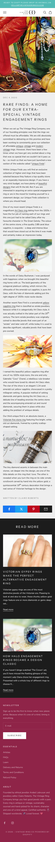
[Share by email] (46, 509)
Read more (8, 609)
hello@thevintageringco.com (27, 5)
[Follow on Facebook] (4, 822)
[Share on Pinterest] (34, 509)
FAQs (5, 757)
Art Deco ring (21, 210)
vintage (27, 146)
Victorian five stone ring (14, 419)
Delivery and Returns (13, 767)
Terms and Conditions (13, 772)
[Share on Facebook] (9, 509)
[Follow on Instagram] (12, 822)
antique (19, 146)
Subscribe (14, 735)
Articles (6, 752)
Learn (5, 762)
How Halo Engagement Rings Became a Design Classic (23, 660)
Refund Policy (9, 777)
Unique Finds (38, 163)
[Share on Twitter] (21, 509)
